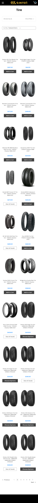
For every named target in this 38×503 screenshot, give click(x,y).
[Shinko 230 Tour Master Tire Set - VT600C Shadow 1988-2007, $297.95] (10, 45)
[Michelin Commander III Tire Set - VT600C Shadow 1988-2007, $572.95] (10, 89)
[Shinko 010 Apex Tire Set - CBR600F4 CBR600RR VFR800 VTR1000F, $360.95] (28, 354)
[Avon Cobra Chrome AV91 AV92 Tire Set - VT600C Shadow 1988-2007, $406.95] (10, 310)
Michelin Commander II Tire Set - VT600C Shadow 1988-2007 (28, 105)
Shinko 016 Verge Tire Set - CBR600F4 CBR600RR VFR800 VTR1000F (27, 326)
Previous (7, 480)
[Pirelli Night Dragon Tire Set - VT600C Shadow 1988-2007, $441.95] (28, 45)
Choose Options (28, 336)
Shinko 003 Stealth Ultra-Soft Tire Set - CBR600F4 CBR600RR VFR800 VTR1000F (10, 459)
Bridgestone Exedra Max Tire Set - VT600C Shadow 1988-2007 (28, 282)
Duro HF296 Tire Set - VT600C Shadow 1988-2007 (27, 237)
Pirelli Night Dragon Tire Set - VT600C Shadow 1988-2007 (28, 61)
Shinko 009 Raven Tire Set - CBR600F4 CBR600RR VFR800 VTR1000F (10, 414)
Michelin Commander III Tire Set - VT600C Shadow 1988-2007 (10, 105)
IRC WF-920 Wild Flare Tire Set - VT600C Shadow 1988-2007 (10, 237)
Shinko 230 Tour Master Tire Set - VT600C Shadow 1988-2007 (10, 61)
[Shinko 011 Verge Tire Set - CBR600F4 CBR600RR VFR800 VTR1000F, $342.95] (10, 354)
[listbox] (15, 28)
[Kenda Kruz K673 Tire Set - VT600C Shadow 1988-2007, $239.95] (28, 133)
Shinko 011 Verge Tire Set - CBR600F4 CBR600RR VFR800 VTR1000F (10, 370)
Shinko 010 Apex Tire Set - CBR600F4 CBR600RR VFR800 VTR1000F (28, 370)
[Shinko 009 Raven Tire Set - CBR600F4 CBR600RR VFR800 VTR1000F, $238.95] (10, 398)
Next (32, 482)
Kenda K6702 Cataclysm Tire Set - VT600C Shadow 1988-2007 (28, 193)
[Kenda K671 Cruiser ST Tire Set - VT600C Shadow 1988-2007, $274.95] (10, 177)
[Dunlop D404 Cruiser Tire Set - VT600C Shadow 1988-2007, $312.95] (10, 266)
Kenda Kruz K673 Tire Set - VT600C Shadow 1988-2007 (28, 149)
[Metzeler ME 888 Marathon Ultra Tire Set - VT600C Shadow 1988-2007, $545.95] (10, 133)
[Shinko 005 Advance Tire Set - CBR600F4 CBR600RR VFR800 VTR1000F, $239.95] (28, 398)
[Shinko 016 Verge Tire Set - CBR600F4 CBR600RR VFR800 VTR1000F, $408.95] (28, 310)
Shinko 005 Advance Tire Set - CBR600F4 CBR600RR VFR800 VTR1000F (28, 414)
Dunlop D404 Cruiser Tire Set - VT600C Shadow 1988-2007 (10, 282)
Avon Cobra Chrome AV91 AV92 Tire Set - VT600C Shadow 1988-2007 (10, 326)
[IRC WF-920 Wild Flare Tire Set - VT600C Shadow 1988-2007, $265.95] (10, 222)
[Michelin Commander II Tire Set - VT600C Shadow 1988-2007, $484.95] (28, 89)
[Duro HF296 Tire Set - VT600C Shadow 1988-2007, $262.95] (28, 222)
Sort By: (5, 28)
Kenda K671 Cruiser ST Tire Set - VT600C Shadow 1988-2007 (10, 193)
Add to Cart (10, 71)
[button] (19, 18)
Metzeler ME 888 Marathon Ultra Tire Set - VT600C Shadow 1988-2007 (10, 149)
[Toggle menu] (3, 3)
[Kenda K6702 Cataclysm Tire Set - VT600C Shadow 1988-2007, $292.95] (28, 177)
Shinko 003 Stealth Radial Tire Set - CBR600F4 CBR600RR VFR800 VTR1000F (28, 459)
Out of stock (10, 204)
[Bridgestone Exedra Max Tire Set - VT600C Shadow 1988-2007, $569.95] (28, 266)
